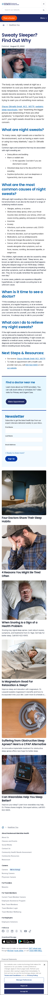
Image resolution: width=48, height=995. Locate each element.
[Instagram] (7, 931)
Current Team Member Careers (14, 897)
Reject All (24, 986)
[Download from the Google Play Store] (26, 941)
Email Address (10, 445)
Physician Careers (9, 877)
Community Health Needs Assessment (17, 852)
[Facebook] (3, 931)
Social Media (7, 845)
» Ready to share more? (14, 453)
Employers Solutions (10, 922)
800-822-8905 (31, 365)
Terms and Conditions (12, 975)
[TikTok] (30, 931)
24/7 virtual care (35, 948)
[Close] (44, 964)
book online (18, 951)
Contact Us (6, 848)
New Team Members (10, 904)
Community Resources (10, 856)
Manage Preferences (24, 980)
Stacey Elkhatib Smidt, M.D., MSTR (18, 106)
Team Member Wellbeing (11, 912)
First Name (9, 427)
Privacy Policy (32, 975)
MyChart (10, 951)
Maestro (5, 887)
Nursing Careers (8, 873)
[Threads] (16, 931)
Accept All (24, 991)
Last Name (9, 436)
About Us (5, 837)
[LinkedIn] (12, 931)
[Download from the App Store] (9, 941)
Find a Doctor (9, 18)
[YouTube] (25, 931)
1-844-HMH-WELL (35, 951)
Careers (5, 870)
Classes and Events (9, 841)
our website (12, 368)
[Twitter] (21, 931)
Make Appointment (16, 401)
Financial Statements (9, 959)
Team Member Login (10, 908)
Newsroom (6, 860)
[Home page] (3, 25)
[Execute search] (44, 10)
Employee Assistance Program (13, 901)
